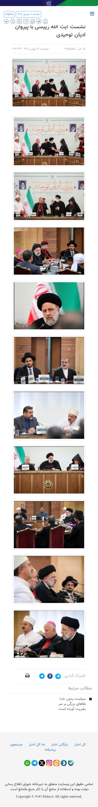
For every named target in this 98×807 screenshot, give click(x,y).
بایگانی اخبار (59, 744)
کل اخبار (80, 744)
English (9, 14)
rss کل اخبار (37, 744)
